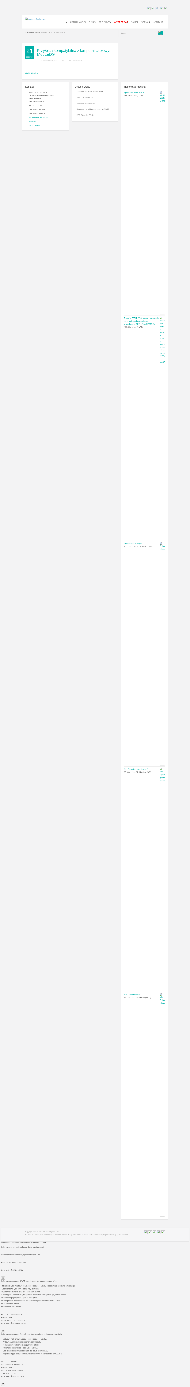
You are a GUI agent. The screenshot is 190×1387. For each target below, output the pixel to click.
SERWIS (145, 22)
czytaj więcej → (31, 73)
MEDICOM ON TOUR (85, 115)
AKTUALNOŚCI (78, 22)
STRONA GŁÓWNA (32, 32)
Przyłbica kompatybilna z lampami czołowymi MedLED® (75, 52)
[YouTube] (166, 9)
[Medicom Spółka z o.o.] (35, 19)
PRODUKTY (105, 22)
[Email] (149, 9)
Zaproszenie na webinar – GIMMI (89, 91)
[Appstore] (157, 9)
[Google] (161, 9)
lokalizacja (33, 121)
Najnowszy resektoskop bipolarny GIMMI (92, 109)
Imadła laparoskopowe (85, 103)
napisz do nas (34, 125)
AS (63, 61)
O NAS (92, 22)
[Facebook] (153, 9)
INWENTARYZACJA (84, 97)
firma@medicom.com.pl (38, 117)
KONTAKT (158, 22)
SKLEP (134, 22)
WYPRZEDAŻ (121, 22)
